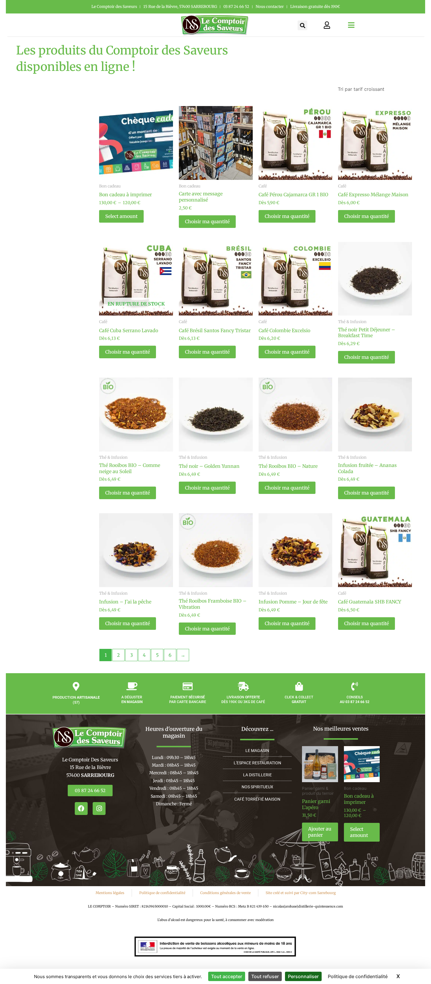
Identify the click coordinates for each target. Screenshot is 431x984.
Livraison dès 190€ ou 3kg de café (243, 699)
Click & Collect (299, 699)
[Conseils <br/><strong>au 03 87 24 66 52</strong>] (354, 686)
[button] (302, 25)
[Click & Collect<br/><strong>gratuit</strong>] (299, 686)
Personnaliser (303, 976)
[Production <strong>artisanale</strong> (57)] (76, 686)
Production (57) (76, 700)
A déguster (131, 699)
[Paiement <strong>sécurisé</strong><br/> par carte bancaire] (187, 686)
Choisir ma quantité (207, 221)
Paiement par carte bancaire (187, 699)
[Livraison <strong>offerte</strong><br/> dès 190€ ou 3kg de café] (243, 686)
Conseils (354, 699)
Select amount (121, 216)
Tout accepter (226, 976)
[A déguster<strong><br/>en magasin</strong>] (132, 686)
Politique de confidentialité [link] (358, 976)
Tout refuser (265, 976)
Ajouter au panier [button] (319, 832)
